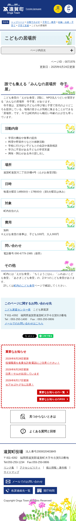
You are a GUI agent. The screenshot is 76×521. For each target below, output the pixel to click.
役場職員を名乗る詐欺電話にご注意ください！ (33, 362)
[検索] (68, 8)
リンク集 (9, 467)
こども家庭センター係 (17, 309)
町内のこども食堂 (24, 285)
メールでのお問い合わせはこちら (24, 323)
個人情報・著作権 (56, 467)
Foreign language (33, 9)
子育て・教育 (49, 22)
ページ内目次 (38, 50)
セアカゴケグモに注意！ (20, 384)
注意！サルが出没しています (22, 373)
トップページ (17, 22)
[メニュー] (58, 8)
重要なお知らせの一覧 (52, 392)
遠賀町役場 (13, 451)
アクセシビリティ (30, 467)
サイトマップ (11, 472)
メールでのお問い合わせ (27, 481)
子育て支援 (23, 25)
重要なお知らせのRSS (52, 399)
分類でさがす (33, 22)
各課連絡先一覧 (20, 490)
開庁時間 (49, 490)
